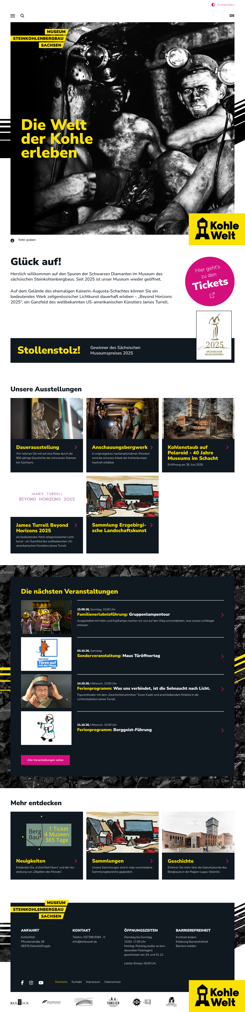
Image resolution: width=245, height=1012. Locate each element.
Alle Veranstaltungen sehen (45, 760)
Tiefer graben (27, 240)
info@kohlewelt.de (84, 942)
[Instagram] (31, 983)
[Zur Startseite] (217, 229)
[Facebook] (22, 983)
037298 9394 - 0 (94, 937)
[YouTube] (40, 983)
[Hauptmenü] (12, 15)
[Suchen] (22, 16)
